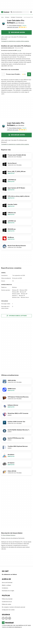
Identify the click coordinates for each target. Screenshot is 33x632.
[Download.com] (5, 12)
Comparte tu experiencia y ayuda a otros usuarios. (15, 41)
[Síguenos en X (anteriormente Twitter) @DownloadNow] (6, 618)
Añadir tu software (6, 585)
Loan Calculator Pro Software (15, 21)
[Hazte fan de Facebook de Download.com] (3, 618)
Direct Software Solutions (9, 535)
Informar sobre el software (18, 315)
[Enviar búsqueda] (11, 12)
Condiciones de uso (7, 601)
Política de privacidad (7, 599)
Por (14, 25)
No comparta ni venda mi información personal (13, 607)
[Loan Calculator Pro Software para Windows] (3, 24)
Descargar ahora (18, 32)
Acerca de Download (7, 582)
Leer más (19, 50)
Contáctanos (5, 588)
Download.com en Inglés (8, 590)
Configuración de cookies (8, 609)
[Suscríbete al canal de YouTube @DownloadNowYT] (9, 618)
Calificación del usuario (12, 27)
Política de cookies (6, 604)
